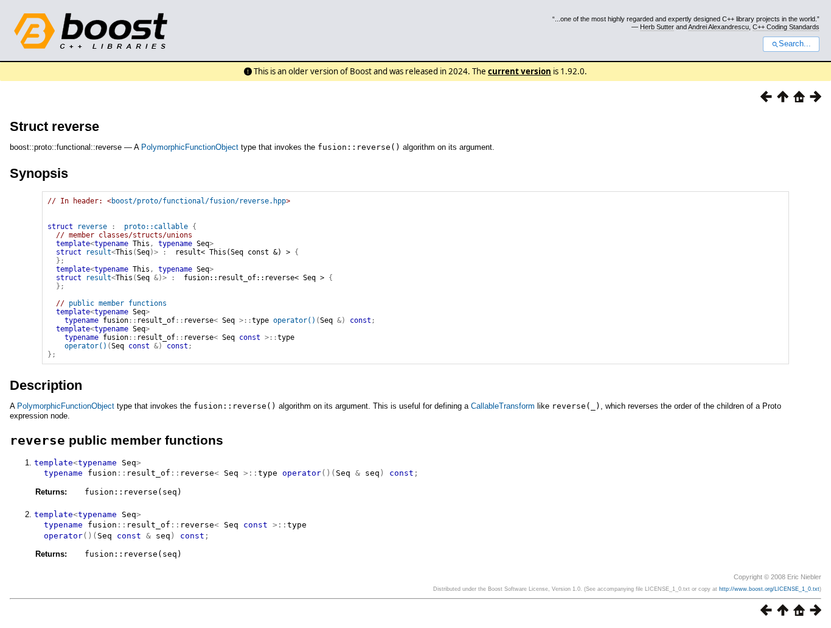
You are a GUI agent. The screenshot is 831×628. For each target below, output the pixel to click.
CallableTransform (503, 406)
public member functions (118, 303)
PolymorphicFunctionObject (189, 147)
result (98, 252)
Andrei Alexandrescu (718, 26)
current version (519, 71)
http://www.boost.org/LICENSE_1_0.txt (769, 589)
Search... (795, 44)
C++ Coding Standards (786, 26)
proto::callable (156, 226)
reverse (92, 226)
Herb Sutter (657, 26)
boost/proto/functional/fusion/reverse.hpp (198, 201)
